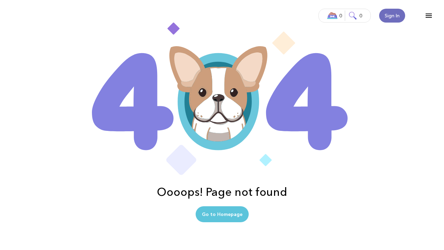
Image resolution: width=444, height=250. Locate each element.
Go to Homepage (222, 214)
